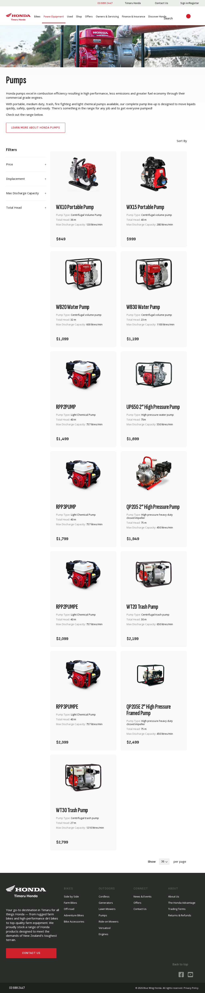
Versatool (105, 928)
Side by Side (71, 896)
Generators (106, 902)
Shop (79, 16)
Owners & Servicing (107, 16)
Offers (89, 16)
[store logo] (18, 17)
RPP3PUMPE (67, 706)
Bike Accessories (74, 921)
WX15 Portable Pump (145, 207)
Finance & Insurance (133, 16)
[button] (106, 236)
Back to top (180, 964)
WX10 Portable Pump (74, 207)
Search (163, 18)
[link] (132, 3)
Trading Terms (177, 909)
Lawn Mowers (107, 909)
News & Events (143, 896)
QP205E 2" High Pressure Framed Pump (149, 709)
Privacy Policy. (191, 987)
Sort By (181, 141)
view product (83, 226)
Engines (103, 934)
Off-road (69, 909)
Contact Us (31, 953)
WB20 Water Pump (72, 307)
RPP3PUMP (66, 507)
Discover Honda (157, 16)
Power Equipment (54, 16)
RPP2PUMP (66, 407)
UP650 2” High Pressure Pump (153, 407)
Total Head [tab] (14, 207)
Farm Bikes (70, 902)
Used (70, 16)
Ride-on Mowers (109, 921)
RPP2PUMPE (67, 607)
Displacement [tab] (15, 179)
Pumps (103, 915)
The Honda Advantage (181, 902)
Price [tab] (9, 164)
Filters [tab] (11, 150)
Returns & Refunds (179, 915)
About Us (173, 896)
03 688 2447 (104, 3)
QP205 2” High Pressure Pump (153, 507)
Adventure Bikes (74, 915)
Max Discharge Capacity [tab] (22, 193)
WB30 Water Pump (143, 307)
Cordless (104, 896)
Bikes (37, 16)
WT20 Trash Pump (142, 607)
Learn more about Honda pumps (35, 128)
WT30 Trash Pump (72, 810)
